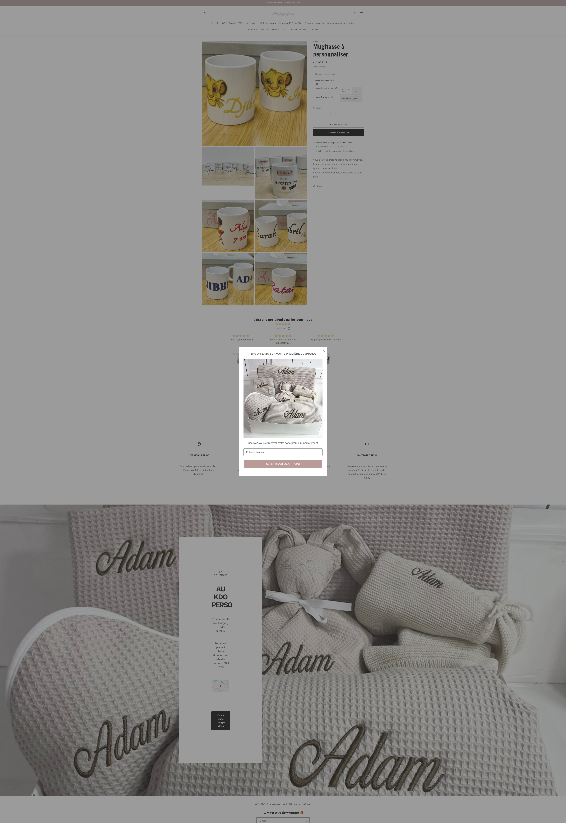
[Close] (323, 350)
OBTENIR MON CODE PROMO (283, 464)
